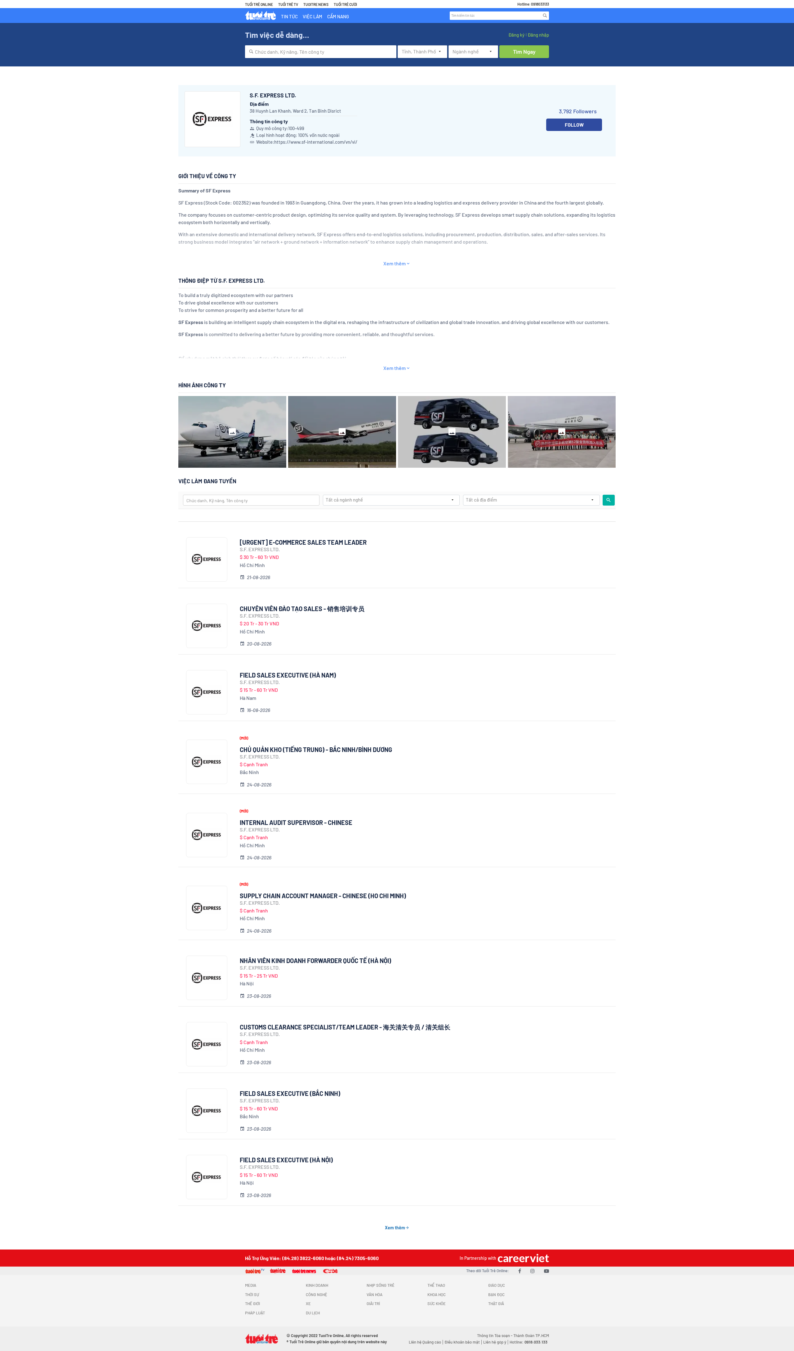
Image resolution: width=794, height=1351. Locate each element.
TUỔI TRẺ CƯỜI (345, 4)
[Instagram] (532, 1271)
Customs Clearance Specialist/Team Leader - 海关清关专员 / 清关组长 (345, 1027)
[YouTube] (546, 1271)
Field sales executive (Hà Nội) (286, 1160)
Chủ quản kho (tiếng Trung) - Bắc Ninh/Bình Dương (316, 749)
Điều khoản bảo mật (462, 1342)
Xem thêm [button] (394, 263)
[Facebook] (519, 1271)
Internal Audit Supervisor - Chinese (296, 822)
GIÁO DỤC (496, 1285)
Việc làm (312, 16)
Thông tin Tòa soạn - (495, 1335)
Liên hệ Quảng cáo (425, 1342)
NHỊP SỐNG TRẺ (381, 1285)
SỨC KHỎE (436, 1303)
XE (308, 1303)
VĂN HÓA (374, 1294)
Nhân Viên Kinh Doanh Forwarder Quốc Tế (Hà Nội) (315, 960)
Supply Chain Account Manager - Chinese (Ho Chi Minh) (323, 895)
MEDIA (250, 1285)
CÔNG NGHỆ (316, 1294)
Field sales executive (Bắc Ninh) (290, 1093)
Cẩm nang (338, 16)
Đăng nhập (538, 35)
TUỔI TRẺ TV (288, 4)
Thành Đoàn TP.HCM (531, 1335)
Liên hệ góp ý (494, 1342)
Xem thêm (395, 1227)
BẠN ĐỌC (496, 1294)
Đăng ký (516, 35)
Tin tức (289, 16)
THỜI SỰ (252, 1294)
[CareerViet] (522, 1258)
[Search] (545, 15)
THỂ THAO (436, 1285)
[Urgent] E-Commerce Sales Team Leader (303, 542)
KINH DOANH (317, 1285)
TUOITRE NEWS (315, 4)
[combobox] (320, 51)
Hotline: (528, 1342)
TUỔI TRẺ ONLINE (259, 4)
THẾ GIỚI (252, 1303)
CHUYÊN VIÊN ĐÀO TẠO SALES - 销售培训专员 (302, 608)
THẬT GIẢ (496, 1303)
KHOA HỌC (436, 1294)
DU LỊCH (313, 1312)
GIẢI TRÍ (373, 1303)
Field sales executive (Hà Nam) (288, 675)
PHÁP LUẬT (255, 1312)
